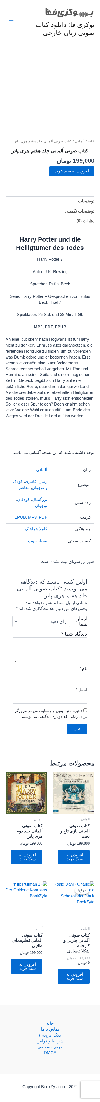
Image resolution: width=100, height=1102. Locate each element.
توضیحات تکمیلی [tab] (79, 211)
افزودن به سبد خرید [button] (74, 857)
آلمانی (80, 141)
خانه (91, 141)
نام (83, 668)
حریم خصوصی (50, 1047)
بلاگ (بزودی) (50, 1035)
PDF (43, 517)
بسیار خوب (37, 541)
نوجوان (41, 505)
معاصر (24, 487)
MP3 (32, 517)
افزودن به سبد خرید (72, 171)
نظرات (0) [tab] (85, 221)
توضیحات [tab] (86, 201)
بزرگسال (39, 499)
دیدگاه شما (74, 634)
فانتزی (30, 481)
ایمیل (81, 689)
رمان (43, 481)
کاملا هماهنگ (36, 529)
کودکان (23, 499)
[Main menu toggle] (11, 20)
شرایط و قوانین (50, 1041)
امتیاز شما (82, 621)
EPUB (20, 517)
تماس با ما (50, 1029)
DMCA (50, 1053)
